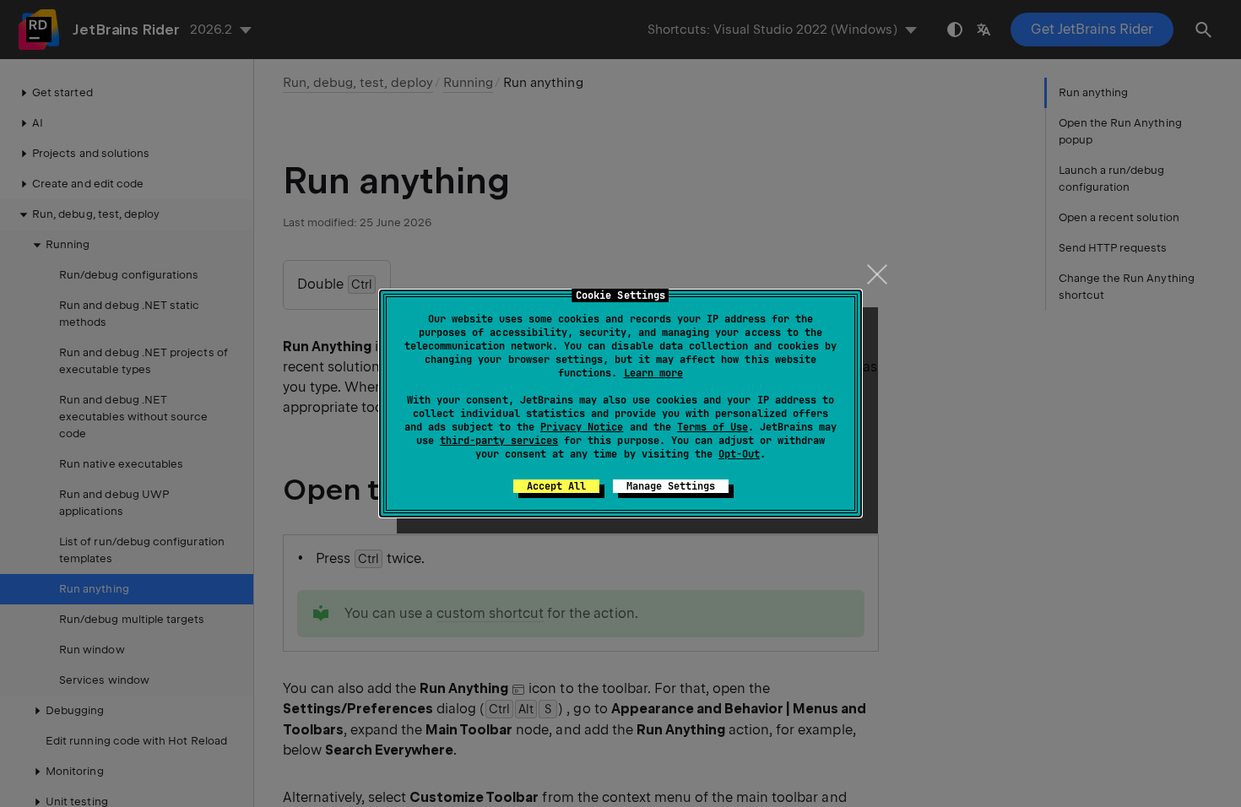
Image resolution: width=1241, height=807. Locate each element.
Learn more (653, 373)
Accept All (556, 486)
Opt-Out (739, 454)
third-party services (499, 440)
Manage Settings (670, 486)
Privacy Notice (581, 427)
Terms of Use (712, 427)
